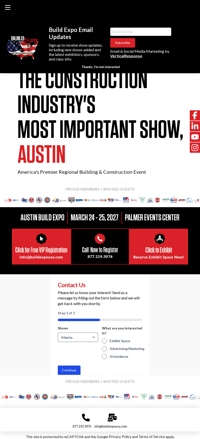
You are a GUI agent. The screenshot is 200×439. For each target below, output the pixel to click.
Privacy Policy (120, 437)
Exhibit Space (120, 341)
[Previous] (10, 200)
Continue (69, 370)
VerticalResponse (126, 55)
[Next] (189, 200)
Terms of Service (152, 437)
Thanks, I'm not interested (101, 67)
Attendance (119, 356)
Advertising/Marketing (127, 349)
